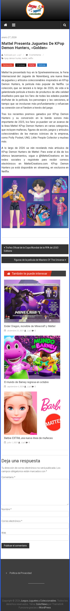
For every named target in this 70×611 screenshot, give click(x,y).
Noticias (42, 65)
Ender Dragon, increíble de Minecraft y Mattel (29, 326)
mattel (24, 58)
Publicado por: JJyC (12, 55)
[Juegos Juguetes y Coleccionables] (35, 10)
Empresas (21, 65)
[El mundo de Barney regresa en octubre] (32, 357)
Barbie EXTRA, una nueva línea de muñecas (28, 438)
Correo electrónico (11, 521)
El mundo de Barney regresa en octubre (26, 382)
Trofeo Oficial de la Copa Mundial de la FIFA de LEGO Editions (31, 249)
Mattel (32, 65)
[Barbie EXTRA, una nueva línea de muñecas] (32, 413)
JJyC (29, 331)
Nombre (6, 509)
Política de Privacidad (21, 573)
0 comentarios (35, 55)
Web (3, 533)
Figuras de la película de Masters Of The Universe (39, 260)
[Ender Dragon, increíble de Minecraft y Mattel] (32, 301)
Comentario (8, 477)
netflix (30, 58)
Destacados (8, 65)
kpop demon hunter (12, 58)
